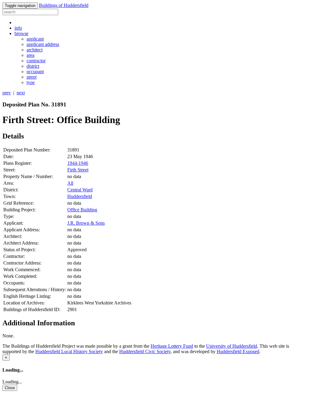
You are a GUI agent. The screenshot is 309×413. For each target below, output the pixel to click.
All (70, 183)
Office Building (82, 209)
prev (6, 92)
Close (10, 387)
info (18, 28)
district (33, 66)
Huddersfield (79, 196)
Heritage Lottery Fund (172, 346)
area (30, 55)
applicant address (43, 44)
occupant (35, 71)
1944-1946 (77, 163)
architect (35, 49)
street (32, 77)
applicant (35, 38)
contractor (36, 60)
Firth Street (77, 169)
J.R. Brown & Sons (86, 223)
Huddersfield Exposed (238, 351)
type (31, 82)
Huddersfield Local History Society (69, 351)
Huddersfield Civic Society (144, 351)
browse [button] (21, 33)
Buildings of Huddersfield (63, 5)
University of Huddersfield (231, 346)
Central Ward (80, 189)
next (21, 92)
